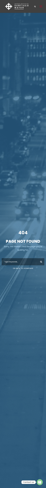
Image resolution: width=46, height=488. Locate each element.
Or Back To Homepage (23, 268)
